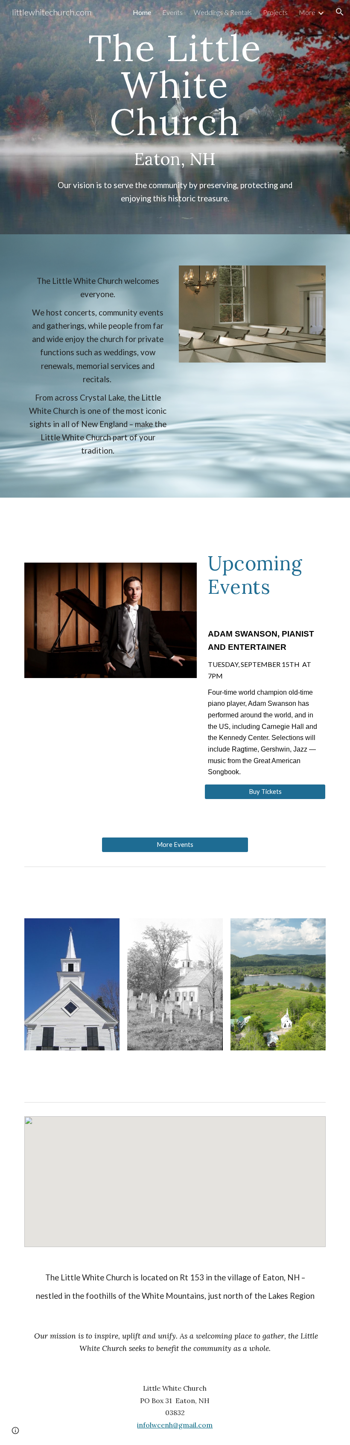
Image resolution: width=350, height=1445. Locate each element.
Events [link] (172, 12)
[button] (340, 12)
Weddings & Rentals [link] (223, 12)
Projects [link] (275, 12)
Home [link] (142, 12)
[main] (175, 117)
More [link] (307, 12)
